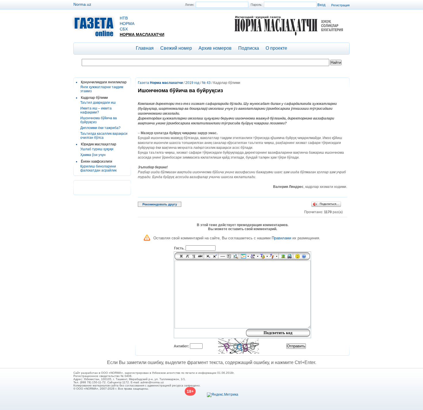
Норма (127, 23)
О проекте (276, 48)
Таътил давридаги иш (98, 103)
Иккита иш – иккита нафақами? (96, 110)
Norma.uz (82, 4)
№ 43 (206, 83)
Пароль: (256, 4)
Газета (160, 83)
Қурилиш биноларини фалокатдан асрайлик (98, 168)
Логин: (189, 4)
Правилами (281, 238)
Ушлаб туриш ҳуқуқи (96, 149)
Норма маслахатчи (142, 34)
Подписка (248, 48)
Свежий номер (176, 48)
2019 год (192, 83)
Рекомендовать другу (159, 204)
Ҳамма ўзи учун (93, 155)
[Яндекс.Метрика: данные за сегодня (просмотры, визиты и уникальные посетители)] (222, 394)
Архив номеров (215, 48)
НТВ (124, 18)
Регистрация (340, 5)
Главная (145, 48)
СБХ (124, 29)
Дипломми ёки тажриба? (100, 128)
